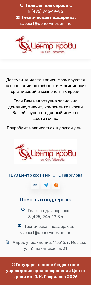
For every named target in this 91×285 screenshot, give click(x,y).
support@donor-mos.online (45, 23)
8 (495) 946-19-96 (45, 11)
